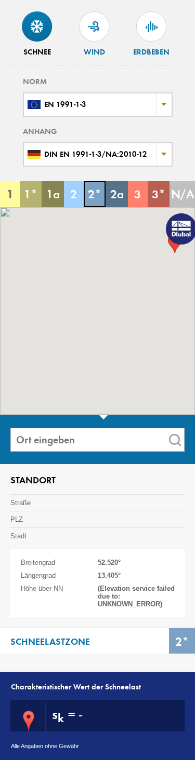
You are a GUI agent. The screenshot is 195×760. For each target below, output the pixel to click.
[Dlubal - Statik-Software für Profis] (179, 230)
